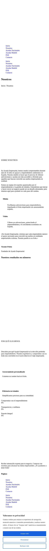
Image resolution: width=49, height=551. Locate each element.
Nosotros (9, 48)
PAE (7, 55)
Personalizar (24, 540)
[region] (24, 531)
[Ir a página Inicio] (22, 457)
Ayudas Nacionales (13, 50)
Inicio (8, 46)
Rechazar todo (24, 546)
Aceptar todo (24, 533)
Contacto (9, 57)
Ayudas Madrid (11, 53)
